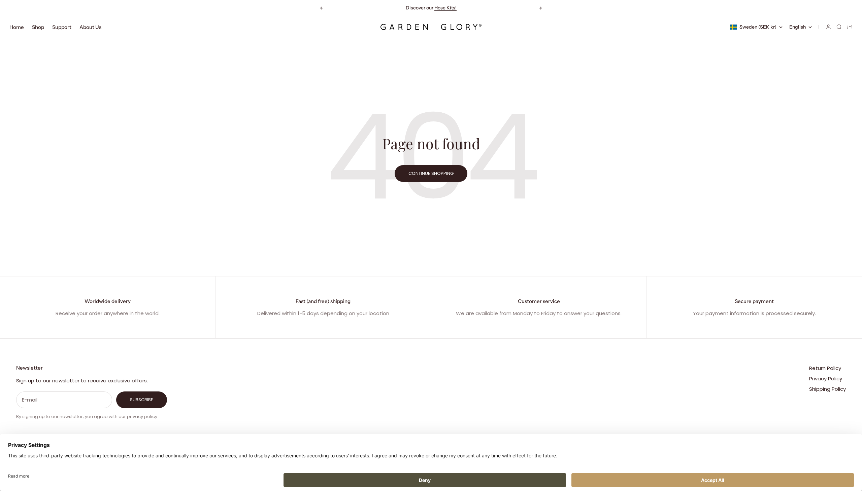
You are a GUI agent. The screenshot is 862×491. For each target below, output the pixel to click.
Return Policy (825, 368)
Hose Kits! (445, 8)
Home (16, 27)
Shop (38, 27)
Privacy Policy (825, 378)
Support (61, 27)
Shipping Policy (827, 388)
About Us (90, 27)
